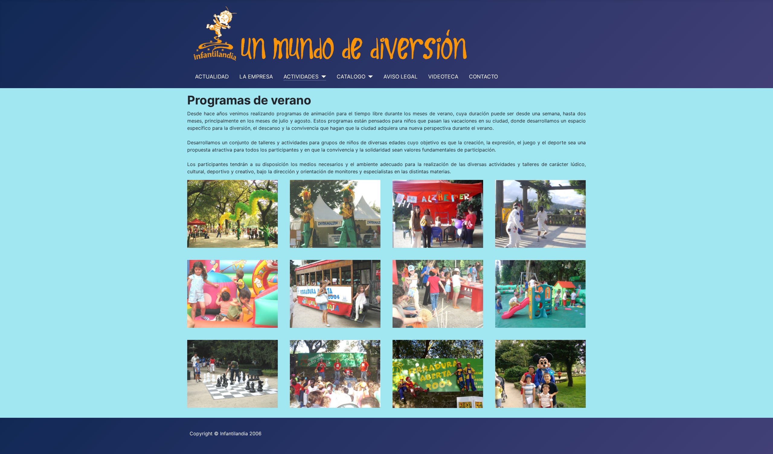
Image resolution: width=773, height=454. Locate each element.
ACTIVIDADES (301, 76)
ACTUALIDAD (212, 76)
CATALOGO (351, 76)
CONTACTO (483, 76)
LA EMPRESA (256, 76)
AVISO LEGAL (400, 76)
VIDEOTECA (443, 76)
